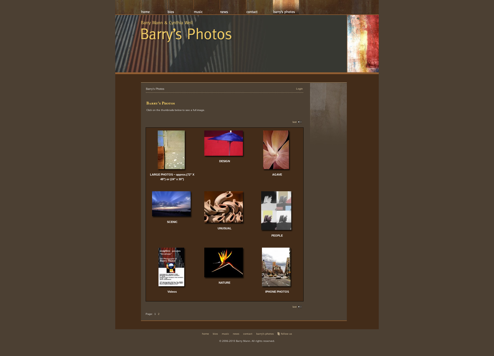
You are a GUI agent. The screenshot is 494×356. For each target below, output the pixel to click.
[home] (154, 7)
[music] (206, 7)
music (225, 333)
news (236, 333)
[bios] (180, 7)
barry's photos (265, 333)
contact (247, 333)
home (205, 333)
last (295, 121)
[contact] (259, 7)
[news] (233, 7)
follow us (286, 333)
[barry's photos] (286, 7)
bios (215, 333)
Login (299, 88)
